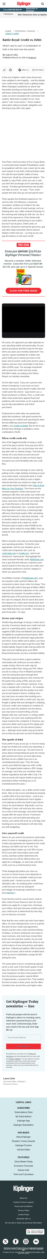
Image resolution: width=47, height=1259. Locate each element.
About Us (23, 1201)
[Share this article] (4, 70)
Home (8, 31)
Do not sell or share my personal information (23, 1225)
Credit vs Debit (20, 426)
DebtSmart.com (30, 578)
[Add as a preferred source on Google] (35, 1234)
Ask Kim (10, 893)
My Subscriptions (23, 1119)
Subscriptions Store (23, 1115)
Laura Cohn (12, 54)
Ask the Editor (23, 1152)
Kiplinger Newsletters (23, 1127)
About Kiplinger (23, 1139)
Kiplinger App (23, 1123)
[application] (23, 318)
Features (32, 57)
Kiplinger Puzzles (23, 1148)
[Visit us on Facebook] (16, 1244)
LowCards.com (9, 553)
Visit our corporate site (32, 1252)
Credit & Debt (12, 34)
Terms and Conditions (23, 1209)
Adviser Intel (23, 1173)
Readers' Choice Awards (23, 1144)
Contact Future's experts (23, 1205)
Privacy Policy (23, 1213)
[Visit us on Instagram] (26, 1244)
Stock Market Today (23, 1164)
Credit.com (24, 553)
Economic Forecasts (23, 1168)
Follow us (25, 70)
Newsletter (39, 70)
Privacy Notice (15, 1059)
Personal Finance (25, 31)
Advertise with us (24, 1221)
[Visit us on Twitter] (5, 1244)
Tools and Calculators (23, 1177)
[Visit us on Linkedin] (36, 1244)
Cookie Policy (23, 1217)
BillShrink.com (37, 559)
